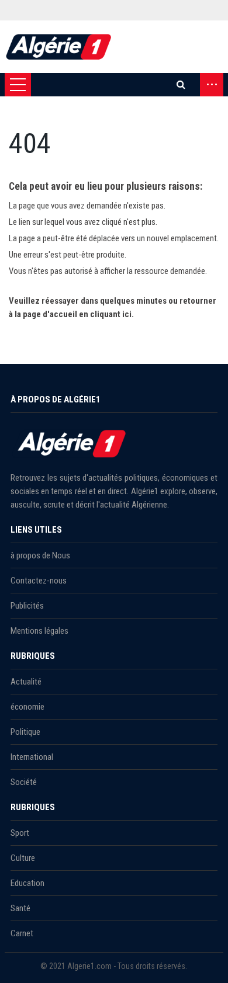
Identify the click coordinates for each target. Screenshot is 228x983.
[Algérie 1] (59, 46)
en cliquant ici (105, 314)
